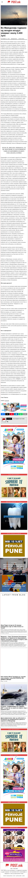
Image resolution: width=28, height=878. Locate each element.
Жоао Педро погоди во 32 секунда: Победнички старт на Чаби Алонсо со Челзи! (12, 627)
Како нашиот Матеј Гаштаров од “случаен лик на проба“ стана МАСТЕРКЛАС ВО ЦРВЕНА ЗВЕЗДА (13, 678)
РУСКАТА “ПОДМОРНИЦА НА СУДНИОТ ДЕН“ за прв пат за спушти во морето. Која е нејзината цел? (14, 708)
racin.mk (7, 400)
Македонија (14, 38)
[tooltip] (3, 414)
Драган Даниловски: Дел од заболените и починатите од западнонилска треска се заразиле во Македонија (13, 719)
